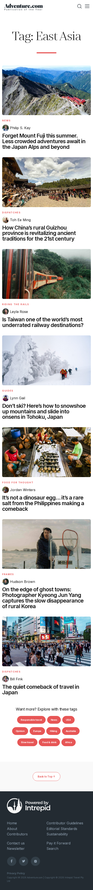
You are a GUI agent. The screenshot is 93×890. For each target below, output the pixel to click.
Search (52, 848)
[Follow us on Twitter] (23, 861)
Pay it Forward (58, 843)
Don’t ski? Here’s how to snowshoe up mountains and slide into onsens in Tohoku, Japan (44, 411)
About (12, 829)
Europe (37, 731)
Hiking (53, 731)
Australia (71, 731)
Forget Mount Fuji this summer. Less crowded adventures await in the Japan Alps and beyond (43, 141)
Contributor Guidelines (64, 823)
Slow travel (27, 742)
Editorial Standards (61, 829)
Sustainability (57, 834)
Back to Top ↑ (46, 776)
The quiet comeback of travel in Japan (40, 690)
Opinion (20, 731)
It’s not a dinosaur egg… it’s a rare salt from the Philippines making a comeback (43, 503)
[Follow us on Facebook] (11, 861)
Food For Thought (17, 482)
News (6, 120)
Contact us (16, 843)
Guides (7, 390)
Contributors (17, 834)
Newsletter (16, 848)
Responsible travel (31, 719)
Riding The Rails (15, 304)
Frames (8, 574)
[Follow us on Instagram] (35, 861)
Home (12, 823)
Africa (68, 742)
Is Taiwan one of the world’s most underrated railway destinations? (42, 322)
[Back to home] (23, 6)
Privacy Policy (16, 873)
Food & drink (49, 742)
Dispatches (11, 212)
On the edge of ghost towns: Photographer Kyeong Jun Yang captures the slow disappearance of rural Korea (42, 597)
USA (68, 719)
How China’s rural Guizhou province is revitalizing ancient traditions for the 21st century (39, 233)
